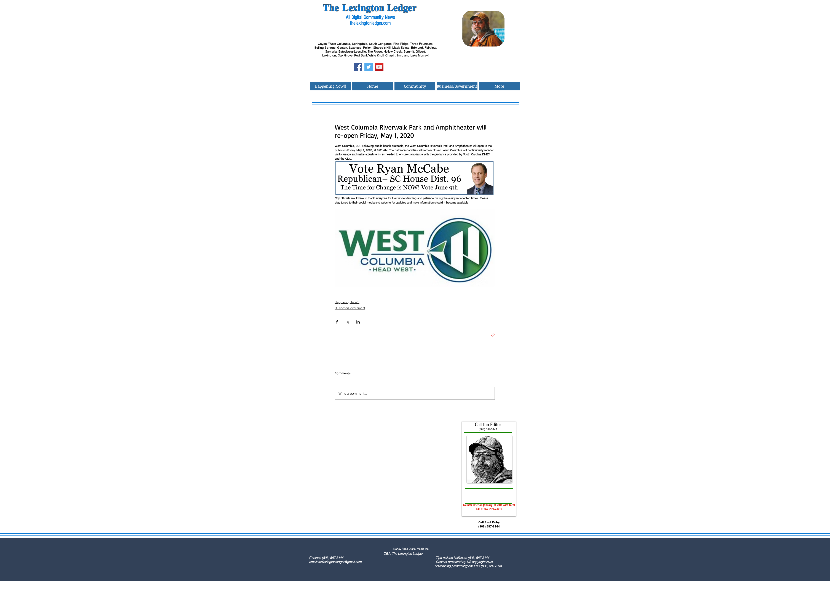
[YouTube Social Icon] (379, 67)
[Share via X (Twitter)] (347, 322)
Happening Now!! (347, 302)
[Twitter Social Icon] (368, 67)
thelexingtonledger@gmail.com (339, 562)
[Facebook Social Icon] (358, 67)
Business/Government (350, 308)
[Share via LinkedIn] (358, 322)
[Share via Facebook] (337, 322)
